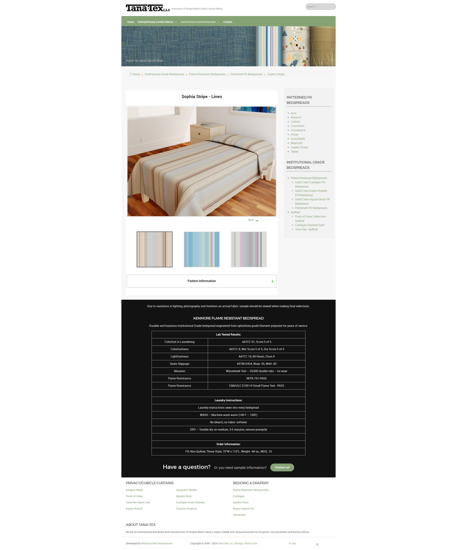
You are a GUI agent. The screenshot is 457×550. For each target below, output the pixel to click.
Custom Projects (186, 508)
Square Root (184, 496)
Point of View (134, 496)
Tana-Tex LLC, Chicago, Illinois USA (237, 543)
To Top (292, 543)
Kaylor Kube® (134, 508)
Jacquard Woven (186, 490)
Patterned (239, 514)
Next (251, 220)
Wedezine (156, 543)
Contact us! (282, 467)
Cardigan (238, 496)
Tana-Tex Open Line (138, 502)
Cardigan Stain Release (190, 502)
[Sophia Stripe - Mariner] (202, 249)
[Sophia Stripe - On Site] (249, 249)
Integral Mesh (134, 490)
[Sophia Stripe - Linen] (154, 249)
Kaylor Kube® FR (243, 508)
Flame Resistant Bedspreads (251, 490)
